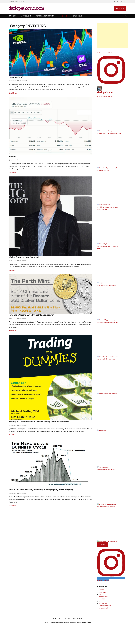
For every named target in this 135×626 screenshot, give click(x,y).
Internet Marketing (104, 596)
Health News (102, 592)
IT (99, 601)
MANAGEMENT (26, 16)
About (60, 618)
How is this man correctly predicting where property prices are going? (41, 489)
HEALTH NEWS (77, 16)
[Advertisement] (112, 35)
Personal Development (105, 605)
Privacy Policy (77, 618)
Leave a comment (22, 80)
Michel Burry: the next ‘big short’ (24, 257)
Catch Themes (87, 622)
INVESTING (63, 16)
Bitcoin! (12, 156)
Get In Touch (120, 8)
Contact (67, 618)
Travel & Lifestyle (103, 608)
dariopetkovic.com (26, 8)
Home (54, 618)
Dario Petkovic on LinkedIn (104, 53)
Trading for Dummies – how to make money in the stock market (39, 421)
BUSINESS (12, 16)
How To (101, 594)
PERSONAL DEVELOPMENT (45, 16)
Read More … (13, 93)
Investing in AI (15, 77)
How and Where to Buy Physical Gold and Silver (31, 315)
